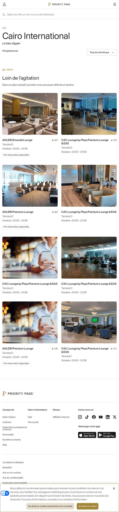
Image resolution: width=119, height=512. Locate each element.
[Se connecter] (4, 4)
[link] (87, 435)
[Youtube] (101, 417)
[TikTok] (87, 417)
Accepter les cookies (87, 506)
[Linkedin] (108, 417)
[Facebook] (94, 417)
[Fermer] (114, 488)
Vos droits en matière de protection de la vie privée (50, 506)
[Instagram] (80, 417)
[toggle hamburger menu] (115, 4)
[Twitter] (115, 417)
